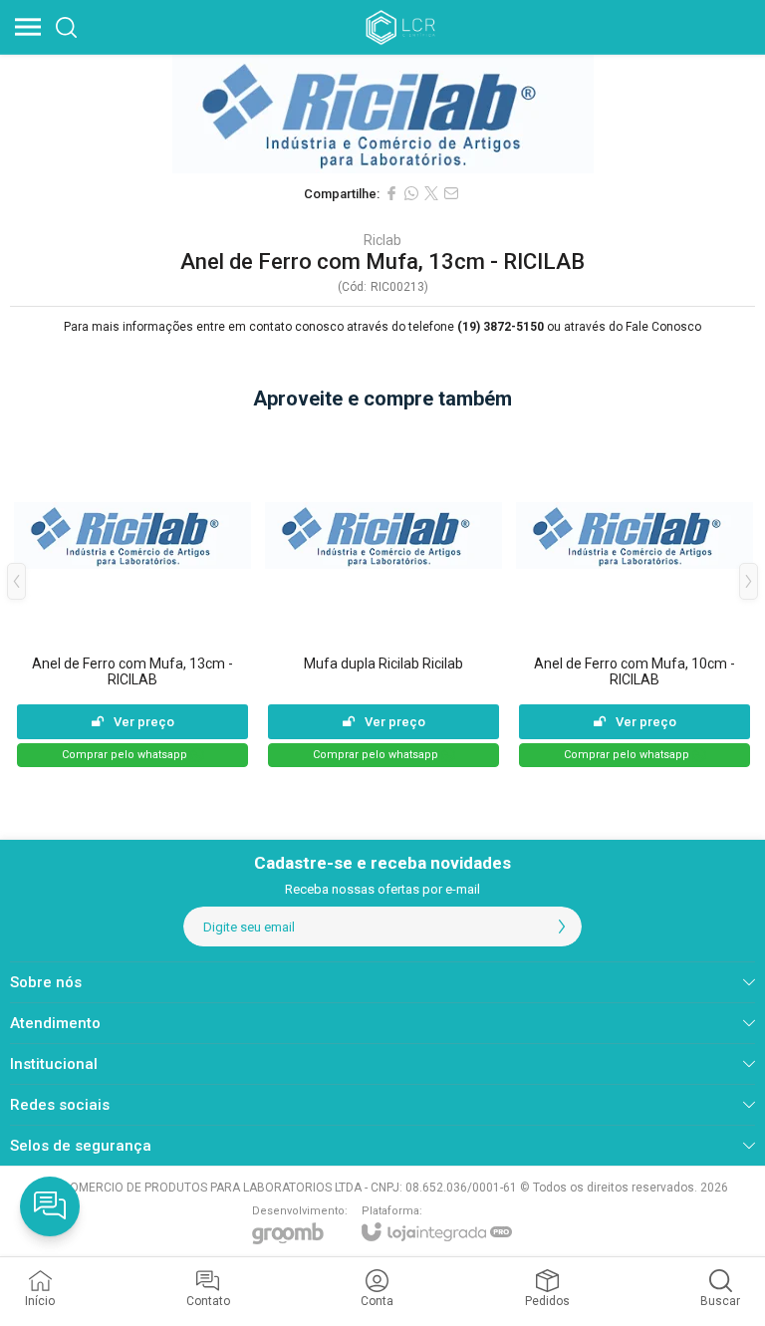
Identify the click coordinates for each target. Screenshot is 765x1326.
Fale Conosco (663, 327)
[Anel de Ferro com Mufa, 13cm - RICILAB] (132, 596)
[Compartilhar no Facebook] (391, 193)
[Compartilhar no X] (431, 193)
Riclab (382, 240)
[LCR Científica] (402, 27)
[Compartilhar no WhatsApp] (411, 193)
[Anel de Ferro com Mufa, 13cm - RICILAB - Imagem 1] (382, 114)
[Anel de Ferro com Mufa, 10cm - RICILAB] (634, 596)
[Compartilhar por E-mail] (451, 193)
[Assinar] (562, 926)
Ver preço (144, 721)
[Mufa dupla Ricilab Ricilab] (383, 596)
